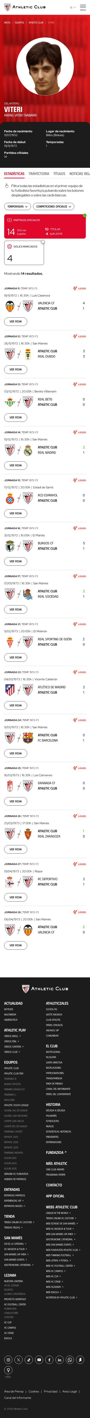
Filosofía (51, 1057)
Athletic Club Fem (13, 1073)
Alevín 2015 (10, 1168)
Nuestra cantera (13, 1281)
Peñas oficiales (54, 1024)
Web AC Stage (53, 1281)
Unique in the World (57, 1212)
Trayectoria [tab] (39, 173)
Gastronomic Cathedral (17, 1264)
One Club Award (55, 1169)
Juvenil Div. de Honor (15, 1110)
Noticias (8, 1009)
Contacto (54, 1185)
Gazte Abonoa (54, 1014)
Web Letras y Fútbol (57, 1260)
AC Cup (8, 1322)
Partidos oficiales (16, 153)
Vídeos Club (10, 1051)
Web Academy (53, 1286)
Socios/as (51, 1009)
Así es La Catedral (14, 1243)
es (71, 7)
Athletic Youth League (16, 1105)
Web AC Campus (54, 1270)
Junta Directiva (54, 1062)
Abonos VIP (52, 1030)
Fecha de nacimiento (18, 131)
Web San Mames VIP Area (59, 1233)
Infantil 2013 (11, 1147)
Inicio (7, 22)
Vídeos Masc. (11, 1035)
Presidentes (52, 1136)
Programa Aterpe (55, 1174)
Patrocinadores (55, 1072)
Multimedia (10, 1014)
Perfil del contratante (58, 1094)
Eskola (8, 1338)
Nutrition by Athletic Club (60, 1297)
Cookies (33, 1391)
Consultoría (11, 1312)
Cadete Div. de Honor (15, 1126)
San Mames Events (14, 1259)
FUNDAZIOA (54, 1152)
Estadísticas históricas (58, 1131)
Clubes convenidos (15, 1293)
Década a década (55, 1110)
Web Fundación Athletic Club (62, 1249)
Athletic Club (36, 22)
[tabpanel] (45, 569)
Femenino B (10, 1078)
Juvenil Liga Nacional (16, 1115)
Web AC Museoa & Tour (58, 1228)
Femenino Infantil (13, 1152)
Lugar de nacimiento (60, 131)
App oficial (55, 1196)
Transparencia (54, 1078)
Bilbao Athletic (12, 1083)
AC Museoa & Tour (14, 1248)
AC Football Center (15, 1304)
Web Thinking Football (58, 1255)
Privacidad (50, 1391)
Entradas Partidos (14, 1195)
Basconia (9, 1099)
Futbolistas (52, 1120)
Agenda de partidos (15, 1179)
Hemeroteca (10, 1019)
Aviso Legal (69, 1391)
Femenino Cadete (13, 1131)
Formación (10, 1308)
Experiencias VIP (12, 1200)
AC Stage (9, 1332)
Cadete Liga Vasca (14, 1120)
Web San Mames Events (58, 1244)
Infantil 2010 (11, 1142)
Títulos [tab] (59, 173)
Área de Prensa (54, 1083)
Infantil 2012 (11, 1136)
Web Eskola (52, 1292)
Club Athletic (53, 1019)
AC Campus (10, 1327)
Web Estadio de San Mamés (60, 1223)
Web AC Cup (52, 1276)
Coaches (9, 1317)
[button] (45, 226)
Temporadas (55, 142)
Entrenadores (54, 1142)
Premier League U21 (14, 1089)
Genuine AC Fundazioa (16, 1173)
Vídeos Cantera (12, 1046)
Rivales (50, 1126)
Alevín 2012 (10, 1157)
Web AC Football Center (59, 1265)
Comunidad (52, 1035)
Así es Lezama (11, 1285)
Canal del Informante (58, 1088)
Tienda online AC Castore (18, 1222)
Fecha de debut (15, 142)
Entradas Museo (13, 1205)
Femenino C (10, 1094)
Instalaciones (53, 1067)
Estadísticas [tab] (14, 173)
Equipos (19, 22)
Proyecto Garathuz (15, 1299)
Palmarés (51, 1115)
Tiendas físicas (12, 1227)
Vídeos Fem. (10, 1041)
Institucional (53, 1051)
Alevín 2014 (10, 1163)
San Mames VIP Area (15, 1254)
